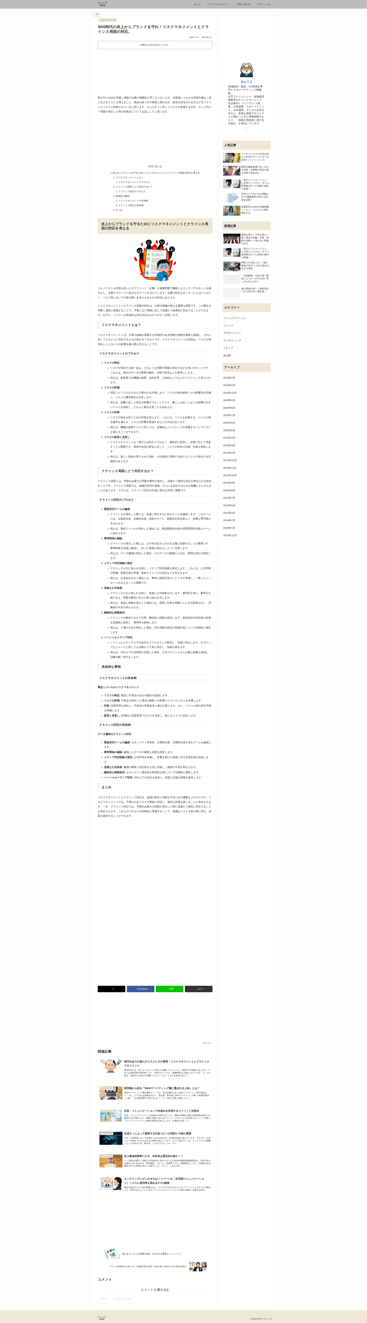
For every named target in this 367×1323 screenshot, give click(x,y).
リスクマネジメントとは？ (129, 177)
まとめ (119, 210)
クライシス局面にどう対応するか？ (134, 186)
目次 (151, 166)
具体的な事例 (122, 196)
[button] (198, 989)
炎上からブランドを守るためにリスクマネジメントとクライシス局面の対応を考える (156, 172)
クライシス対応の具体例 (131, 205)
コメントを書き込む (155, 1289)
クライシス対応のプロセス (132, 191)
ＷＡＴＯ (246, 81)
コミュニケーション (108, 20)
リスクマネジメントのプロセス (134, 182)
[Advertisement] (155, 72)
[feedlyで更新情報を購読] (244, 129)
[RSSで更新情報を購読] (248, 129)
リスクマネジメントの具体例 (133, 200)
